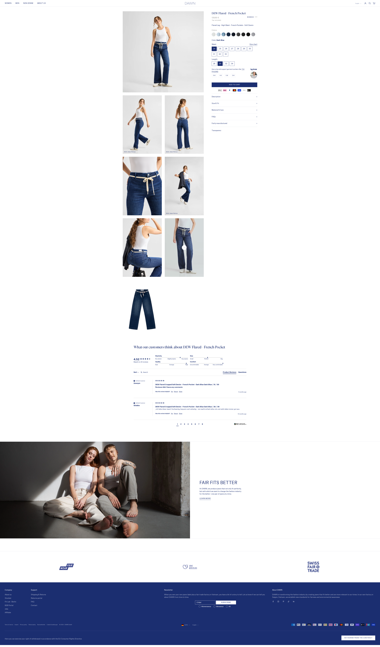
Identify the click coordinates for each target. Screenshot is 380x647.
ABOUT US (41, 3)
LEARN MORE (205, 498)
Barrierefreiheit (41, 624)
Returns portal (36, 598)
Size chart (253, 44)
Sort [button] (135, 372)
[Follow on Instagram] (278, 601)
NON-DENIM (28, 3)
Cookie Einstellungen (52, 624)
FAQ (32, 602)
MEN (17, 3)
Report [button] (176, 391)
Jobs (6, 609)
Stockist (8, 598)
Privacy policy (23, 624)
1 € (221, 75)
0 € (214, 75)
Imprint (16, 624)
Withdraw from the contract (358, 638)
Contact (34, 605)
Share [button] (180, 391)
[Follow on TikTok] (289, 601)
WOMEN (8, 3)
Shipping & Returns (38, 594)
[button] (177, 424)
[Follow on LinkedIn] (294, 601)
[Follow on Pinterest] (283, 601)
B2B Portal (9, 605)
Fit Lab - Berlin (10, 602)
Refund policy (32, 624)
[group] (144, 359)
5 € (233, 75)
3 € (227, 75)
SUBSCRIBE (226, 602)
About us (8, 594)
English (357, 3)
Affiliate (8, 612)
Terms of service (9, 624)
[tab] (229, 372)
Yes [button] (172, 391)
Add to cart (234, 84)
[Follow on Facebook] (273, 601)
